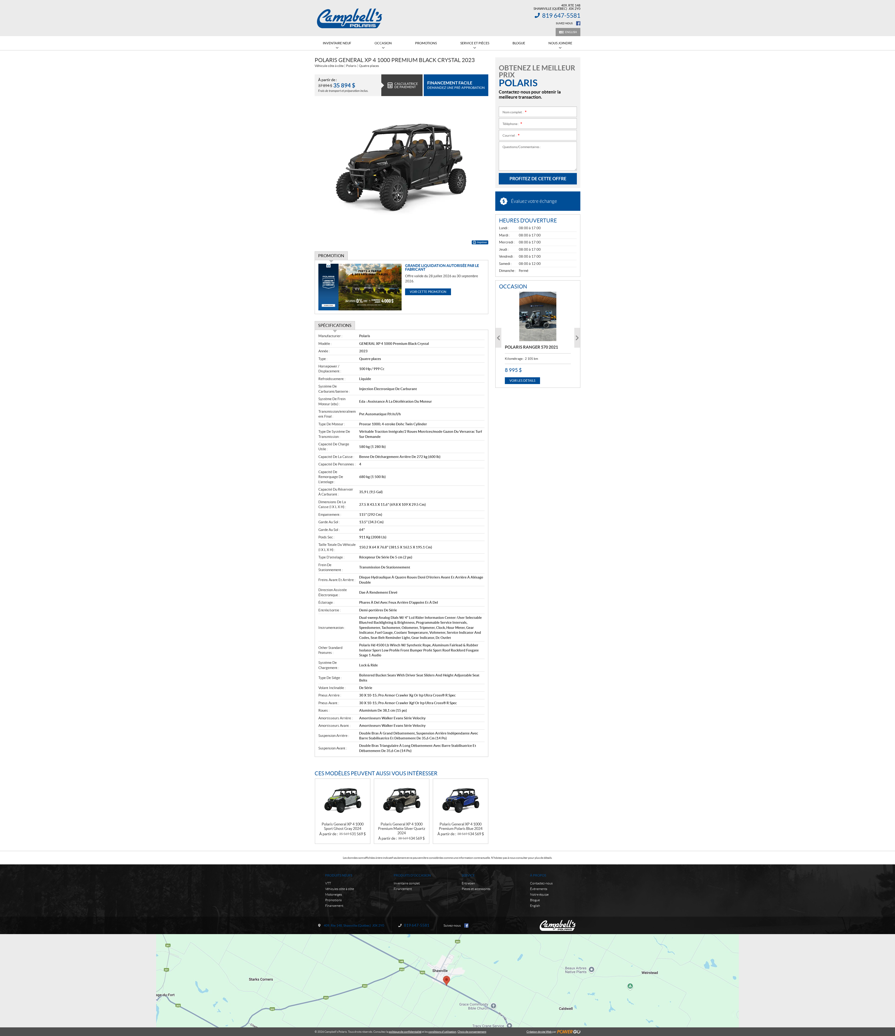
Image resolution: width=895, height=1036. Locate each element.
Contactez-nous (541, 883)
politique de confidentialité (405, 1031)
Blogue (535, 900)
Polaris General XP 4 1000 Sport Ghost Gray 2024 (343, 826)
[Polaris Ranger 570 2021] (538, 316)
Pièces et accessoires (476, 889)
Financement (334, 906)
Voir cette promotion (428, 292)
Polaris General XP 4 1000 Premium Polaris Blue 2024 (460, 826)
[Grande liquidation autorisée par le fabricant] (360, 287)
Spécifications (334, 325)
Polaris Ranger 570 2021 (531, 347)
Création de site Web (539, 1031)
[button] (498, 338)
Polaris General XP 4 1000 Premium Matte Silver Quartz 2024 (401, 828)
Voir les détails (522, 380)
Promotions (333, 900)
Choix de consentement (472, 1031)
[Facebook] (578, 23)
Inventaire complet (407, 883)
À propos (538, 875)
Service (468, 875)
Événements (538, 889)
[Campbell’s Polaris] (350, 18)
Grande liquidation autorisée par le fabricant (442, 267)
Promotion (331, 255)
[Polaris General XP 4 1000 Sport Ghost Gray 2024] (343, 800)
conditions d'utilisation (442, 1031)
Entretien (468, 883)
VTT (328, 883)
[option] (537, 338)
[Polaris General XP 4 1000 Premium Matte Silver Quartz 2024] (402, 800)
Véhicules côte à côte (339, 889)
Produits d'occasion (412, 875)
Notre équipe (539, 894)
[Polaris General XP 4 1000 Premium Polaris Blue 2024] (461, 800)
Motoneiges (333, 894)
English (571, 32)
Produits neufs (338, 875)
